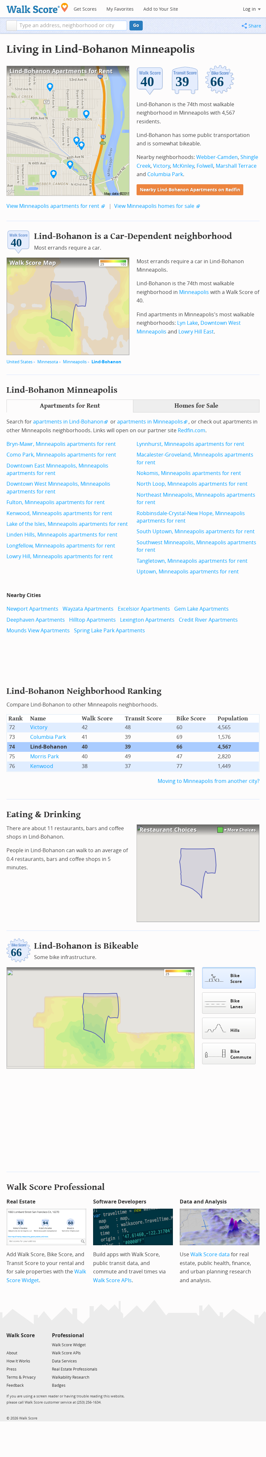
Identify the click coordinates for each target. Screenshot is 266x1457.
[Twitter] (10, 1344)
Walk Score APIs (112, 1280)
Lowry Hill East (196, 332)
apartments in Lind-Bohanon (68, 422)
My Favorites (120, 9)
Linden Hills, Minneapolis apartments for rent (61, 535)
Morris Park (44, 756)
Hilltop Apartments (92, 620)
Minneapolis (75, 361)
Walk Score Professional (55, 1187)
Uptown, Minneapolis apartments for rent (188, 572)
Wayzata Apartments (88, 609)
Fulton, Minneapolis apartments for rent (55, 502)
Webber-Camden (217, 157)
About (11, 1353)
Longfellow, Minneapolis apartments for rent (60, 546)
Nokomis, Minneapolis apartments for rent (189, 473)
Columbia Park (165, 174)
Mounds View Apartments (38, 630)
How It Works (18, 1361)
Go (136, 25)
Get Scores (85, 9)
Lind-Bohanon (106, 361)
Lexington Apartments (147, 620)
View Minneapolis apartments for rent (52, 206)
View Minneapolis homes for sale (154, 206)
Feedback (15, 1385)
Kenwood (41, 766)
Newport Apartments (32, 609)
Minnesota (47, 361)
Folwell (205, 166)
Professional (68, 1335)
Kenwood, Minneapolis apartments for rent (59, 513)
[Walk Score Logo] (37, 8)
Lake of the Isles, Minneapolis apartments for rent (67, 524)
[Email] (30, 1344)
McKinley (183, 166)
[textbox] (72, 25)
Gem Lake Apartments (201, 609)
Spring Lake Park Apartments (109, 630)
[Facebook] (20, 1344)
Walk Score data (210, 1254)
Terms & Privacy (21, 1377)
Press (11, 1369)
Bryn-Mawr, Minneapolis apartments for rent (61, 444)
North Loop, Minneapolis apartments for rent (192, 484)
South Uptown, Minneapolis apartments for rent (196, 531)
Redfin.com (191, 430)
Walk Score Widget (69, 1345)
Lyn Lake (187, 323)
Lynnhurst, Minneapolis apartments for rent (190, 444)
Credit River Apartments (208, 620)
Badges (59, 1385)
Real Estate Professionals (74, 1369)
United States (19, 361)
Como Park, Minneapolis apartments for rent (61, 455)
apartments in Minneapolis (150, 422)
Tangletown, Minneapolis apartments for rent (192, 561)
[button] (11, 25)
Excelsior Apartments (144, 609)
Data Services (64, 1361)
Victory (161, 166)
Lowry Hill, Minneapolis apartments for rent (59, 556)
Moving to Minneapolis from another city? (209, 781)
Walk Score (20, 1335)
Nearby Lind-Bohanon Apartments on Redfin (190, 190)
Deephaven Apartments (35, 620)
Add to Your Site (160, 9)
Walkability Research (70, 1377)
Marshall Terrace (236, 166)
